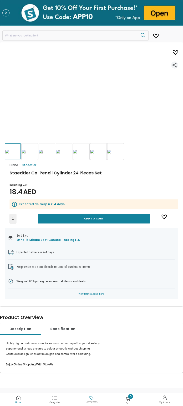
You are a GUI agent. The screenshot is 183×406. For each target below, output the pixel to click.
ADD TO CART (94, 218)
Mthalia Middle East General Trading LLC (48, 240)
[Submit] (143, 35)
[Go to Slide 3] (47, 151)
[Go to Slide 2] (29, 151)
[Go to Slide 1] (13, 151)
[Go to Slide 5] (81, 151)
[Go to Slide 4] (64, 151)
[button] (91, 97)
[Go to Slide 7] (115, 151)
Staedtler (29, 165)
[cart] (156, 35)
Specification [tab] (62, 328)
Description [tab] (20, 328)
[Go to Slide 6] (98, 151)
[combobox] (75, 35)
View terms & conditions (91, 294)
